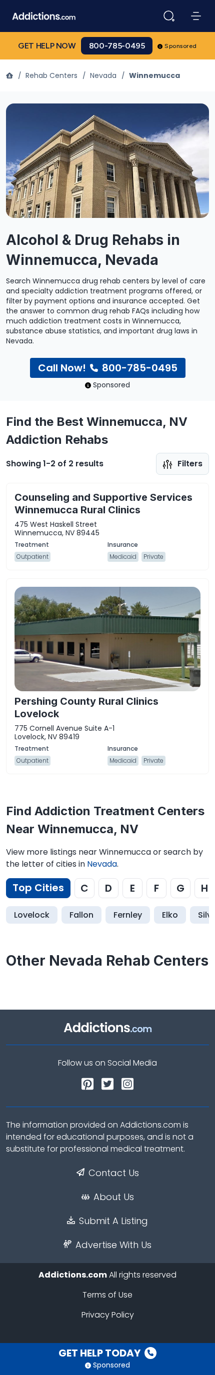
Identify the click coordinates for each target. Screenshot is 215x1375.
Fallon (82, 915)
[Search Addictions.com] (169, 16)
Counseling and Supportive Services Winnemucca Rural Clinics (103, 503)
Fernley (128, 915)
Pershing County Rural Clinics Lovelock (86, 707)
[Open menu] (196, 16)
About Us (114, 1197)
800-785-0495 (117, 45)
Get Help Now (47, 45)
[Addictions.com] (10, 75)
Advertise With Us (114, 1245)
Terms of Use (107, 1295)
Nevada (103, 75)
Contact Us (113, 1173)
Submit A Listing (113, 1221)
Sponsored (180, 45)
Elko (170, 915)
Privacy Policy (108, 1315)
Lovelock (32, 915)
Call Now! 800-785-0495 (108, 368)
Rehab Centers (52, 75)
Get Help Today (100, 1353)
